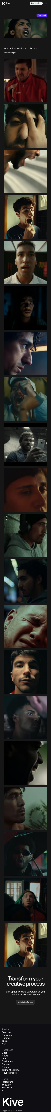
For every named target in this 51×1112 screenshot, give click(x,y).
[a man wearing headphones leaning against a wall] (25, 535)
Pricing (6, 1038)
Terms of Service (11, 1070)
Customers (8, 1061)
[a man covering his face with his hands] (25, 126)
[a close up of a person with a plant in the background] (25, 808)
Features (6, 1032)
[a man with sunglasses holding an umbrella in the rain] (25, 854)
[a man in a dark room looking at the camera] (25, 308)
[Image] (25, 217)
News (5, 1056)
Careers (6, 1064)
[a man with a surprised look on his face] (25, 262)
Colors (5, 1067)
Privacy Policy (9, 1073)
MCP (4, 1044)
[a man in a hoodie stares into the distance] (25, 581)
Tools (4, 1041)
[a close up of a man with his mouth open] (25, 171)
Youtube (6, 1085)
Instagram (7, 1082)
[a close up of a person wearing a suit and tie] (25, 353)
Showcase (7, 1035)
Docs (4, 1053)
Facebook (7, 1088)
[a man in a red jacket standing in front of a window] (25, 80)
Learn (5, 1059)
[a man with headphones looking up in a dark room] (25, 899)
